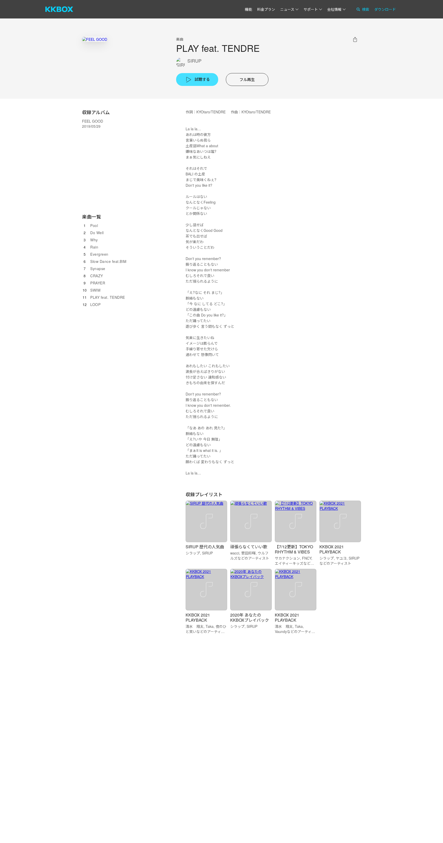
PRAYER (97, 282)
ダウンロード (385, 9)
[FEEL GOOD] (94, 39)
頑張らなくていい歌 (248, 547)
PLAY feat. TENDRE (107, 297)
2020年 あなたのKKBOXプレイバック (249, 617)
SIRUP (194, 60)
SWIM (95, 290)
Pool (94, 225)
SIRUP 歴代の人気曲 (205, 547)
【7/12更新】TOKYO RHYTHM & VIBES (294, 549)
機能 (248, 9)
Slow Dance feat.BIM (108, 261)
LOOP (95, 304)
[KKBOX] (59, 9)
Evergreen (99, 254)
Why (94, 239)
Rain (94, 247)
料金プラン (266, 9)
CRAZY (96, 275)
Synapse (97, 268)
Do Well (97, 232)
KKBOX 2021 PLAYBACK (331, 549)
